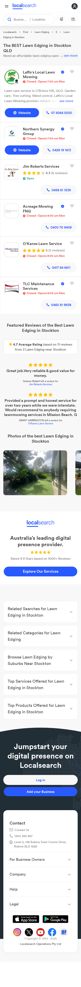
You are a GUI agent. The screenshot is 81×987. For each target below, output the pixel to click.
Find (25, 32)
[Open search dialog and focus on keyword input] (7, 19)
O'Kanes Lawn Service (40, 423)
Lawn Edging (41, 32)
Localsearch (10, 32)
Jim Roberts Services (40, 384)
